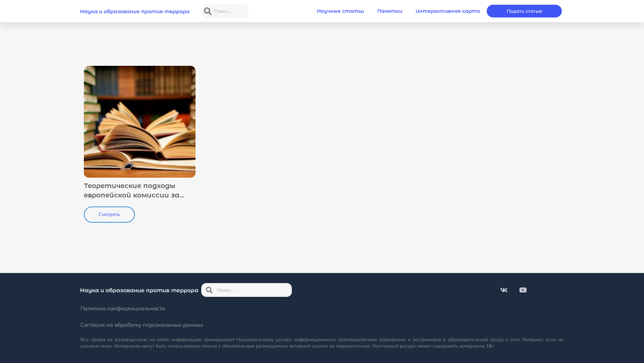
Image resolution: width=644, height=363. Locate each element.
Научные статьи (340, 11)
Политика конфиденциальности (122, 308)
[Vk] (504, 290)
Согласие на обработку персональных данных (141, 324)
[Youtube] (523, 290)
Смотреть (109, 214)
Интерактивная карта (448, 11)
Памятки (389, 11)
